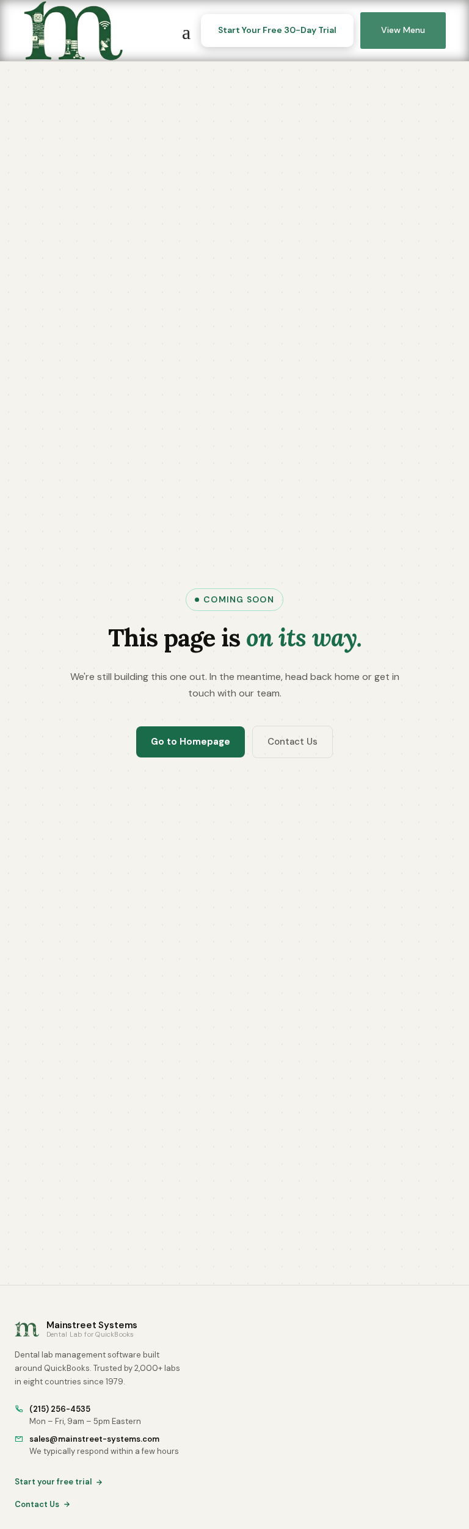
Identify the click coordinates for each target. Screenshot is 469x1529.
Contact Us (292, 742)
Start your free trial (53, 1482)
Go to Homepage (190, 742)
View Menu (403, 29)
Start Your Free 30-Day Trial (277, 29)
